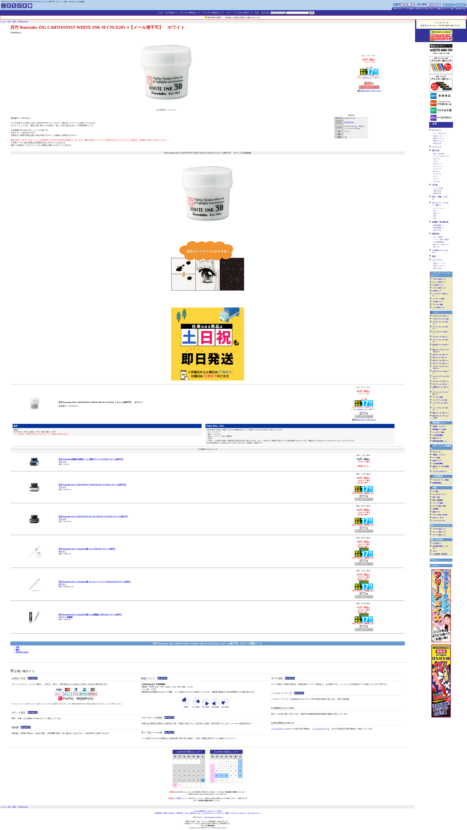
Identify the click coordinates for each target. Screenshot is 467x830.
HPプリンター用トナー (440, 357)
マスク (160, 13)
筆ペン (435, 211)
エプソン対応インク (439, 288)
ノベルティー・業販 (222, 813)
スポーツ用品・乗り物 (440, 515)
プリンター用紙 (438, 304)
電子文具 (435, 151)
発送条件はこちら (367, 77)
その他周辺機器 (438, 435)
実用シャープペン (439, 266)
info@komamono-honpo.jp (213, 817)
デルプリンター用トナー (441, 337)
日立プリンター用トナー (441, 355)
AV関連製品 (438, 476)
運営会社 (180, 813)
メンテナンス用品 (438, 299)
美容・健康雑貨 (438, 500)
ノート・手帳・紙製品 (441, 239)
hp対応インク (437, 291)
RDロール (436, 171)
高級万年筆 (437, 191)
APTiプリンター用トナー (441, 316)
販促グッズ (436, 512)
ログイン (424, 25)
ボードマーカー (438, 208)
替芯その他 (437, 143)
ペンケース (436, 147)
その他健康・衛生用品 (440, 554)
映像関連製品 (437, 483)
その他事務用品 (438, 242)
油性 (434, 216)
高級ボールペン (438, 138)
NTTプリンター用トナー (441, 384)
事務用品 (435, 234)
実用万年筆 (437, 193)
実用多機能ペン (438, 228)
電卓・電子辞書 (438, 154)
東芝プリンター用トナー (441, 413)
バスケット (211, 811)
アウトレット (435, 560)
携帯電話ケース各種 (439, 429)
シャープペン (437, 260)
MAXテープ (437, 164)
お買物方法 (158, 813)
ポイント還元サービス (192, 813)
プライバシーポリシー (238, 813)
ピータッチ (437, 169)
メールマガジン (278, 729)
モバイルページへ (254, 813)
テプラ (435, 179)
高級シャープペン (439, 263)
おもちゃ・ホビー (438, 518)
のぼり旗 (265, 13)
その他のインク (438, 301)
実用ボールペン (438, 141)
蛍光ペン (436, 213)
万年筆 (435, 185)
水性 (434, 218)
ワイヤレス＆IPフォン (440, 471)
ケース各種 (436, 458)
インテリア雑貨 (438, 503)
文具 (257, 13)
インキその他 (438, 188)
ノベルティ (434, 565)
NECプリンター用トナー (441, 381)
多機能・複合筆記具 (440, 222)
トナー (229, 13)
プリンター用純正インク (213, 13)
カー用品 (435, 491)
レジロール (437, 174)
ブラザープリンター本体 (441, 319)
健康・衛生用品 (436, 540)
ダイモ (435, 161)
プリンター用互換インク (189, 13)
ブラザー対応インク (439, 279)
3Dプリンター (437, 452)
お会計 (219, 811)
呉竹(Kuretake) (349, 122)
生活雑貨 (435, 509)
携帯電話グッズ (438, 423)
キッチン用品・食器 (439, 506)
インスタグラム (319, 729)
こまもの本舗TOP (199, 811)
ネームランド (438, 166)
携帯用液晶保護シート (440, 441)
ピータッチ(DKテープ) (441, 156)
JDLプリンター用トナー (441, 363)
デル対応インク (438, 285)
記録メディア (437, 438)
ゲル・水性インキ (439, 133)
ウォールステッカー (439, 520)
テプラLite (437, 181)
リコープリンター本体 (440, 400)
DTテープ (436, 159)
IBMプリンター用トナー (441, 360)
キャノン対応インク (439, 282)
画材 (17, 650)
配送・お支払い (169, 813)
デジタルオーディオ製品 (441, 480)
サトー (435, 176)
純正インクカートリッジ (440, 525)
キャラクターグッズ (439, 494)
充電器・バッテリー (439, 426)
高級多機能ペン (438, 225)
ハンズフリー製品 (438, 432)
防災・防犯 (436, 497)
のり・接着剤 (438, 237)
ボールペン (436, 130)
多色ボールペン (438, 136)
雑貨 (434, 488)
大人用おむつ (171, 13)
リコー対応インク (438, 307)
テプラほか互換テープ (243, 13)
